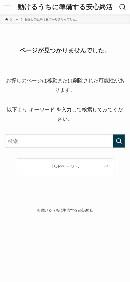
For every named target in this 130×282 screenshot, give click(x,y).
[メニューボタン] (7, 7)
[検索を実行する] (119, 141)
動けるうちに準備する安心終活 (65, 7)
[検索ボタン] (122, 7)
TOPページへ (65, 166)
